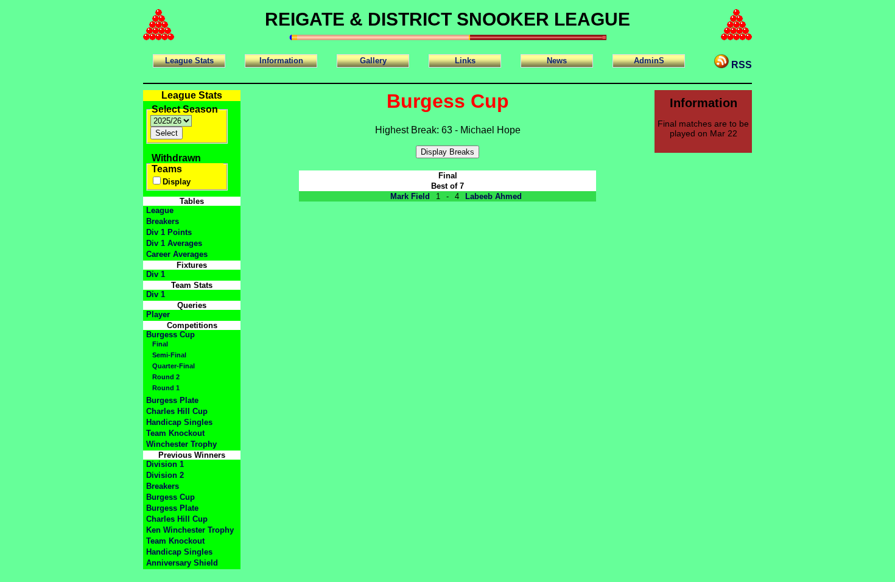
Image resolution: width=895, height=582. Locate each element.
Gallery (373, 60)
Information (281, 60)
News (557, 60)
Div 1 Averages (174, 243)
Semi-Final (169, 355)
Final (160, 344)
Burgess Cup (170, 334)
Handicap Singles (179, 422)
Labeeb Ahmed (493, 196)
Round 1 (166, 388)
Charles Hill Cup (177, 411)
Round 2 (166, 377)
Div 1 (155, 274)
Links (465, 60)
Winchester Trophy (181, 444)
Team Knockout (175, 433)
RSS (740, 65)
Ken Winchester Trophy (190, 530)
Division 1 (165, 464)
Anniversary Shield (182, 562)
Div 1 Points (169, 232)
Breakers (162, 221)
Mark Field (410, 196)
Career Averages (177, 254)
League (160, 210)
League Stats (189, 60)
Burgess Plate (172, 400)
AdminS (649, 60)
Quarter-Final (173, 366)
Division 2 (165, 475)
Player (158, 314)
